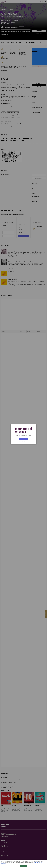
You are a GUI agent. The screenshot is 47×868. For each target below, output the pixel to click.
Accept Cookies (23, 865)
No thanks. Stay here (23, 441)
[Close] (45, 861)
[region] (23, 864)
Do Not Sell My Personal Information (12, 865)
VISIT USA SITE (23, 439)
